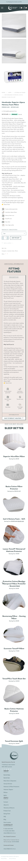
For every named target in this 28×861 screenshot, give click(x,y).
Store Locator (7, 822)
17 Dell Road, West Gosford (8, 764)
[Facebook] (5, 254)
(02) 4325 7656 (9, 828)
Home (3, 92)
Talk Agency (16, 856)
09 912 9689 (15, 841)
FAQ (5, 816)
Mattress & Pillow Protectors (11, 786)
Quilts (5, 795)
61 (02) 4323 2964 (9, 830)
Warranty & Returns (9, 808)
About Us (6, 805)
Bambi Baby (7, 775)
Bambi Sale (7, 778)
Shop (9, 92)
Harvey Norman (8, 783)
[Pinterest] (7, 254)
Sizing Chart (7, 813)
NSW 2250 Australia (7, 766)
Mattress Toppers (8, 789)
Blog (5, 819)
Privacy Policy (4, 858)
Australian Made (20, 92)
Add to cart (15, 237)
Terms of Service (12, 858)
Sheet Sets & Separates (10, 781)
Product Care (7, 810)
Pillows (16, 251)
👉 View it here (6, 204)
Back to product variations (12, 418)
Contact (6, 802)
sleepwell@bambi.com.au (10, 833)
